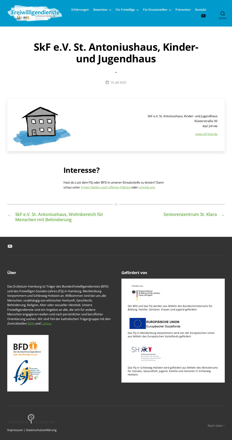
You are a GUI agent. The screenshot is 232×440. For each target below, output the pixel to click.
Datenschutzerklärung (41, 430)
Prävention (183, 9)
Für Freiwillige (125, 9)
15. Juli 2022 (118, 82)
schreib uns (147, 187)
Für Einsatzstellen (155, 9)
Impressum (15, 430)
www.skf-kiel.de (206, 134)
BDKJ (31, 323)
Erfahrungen (80, 9)
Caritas (46, 323)
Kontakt (200, 9)
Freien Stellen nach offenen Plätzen (105, 187)
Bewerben (100, 9)
